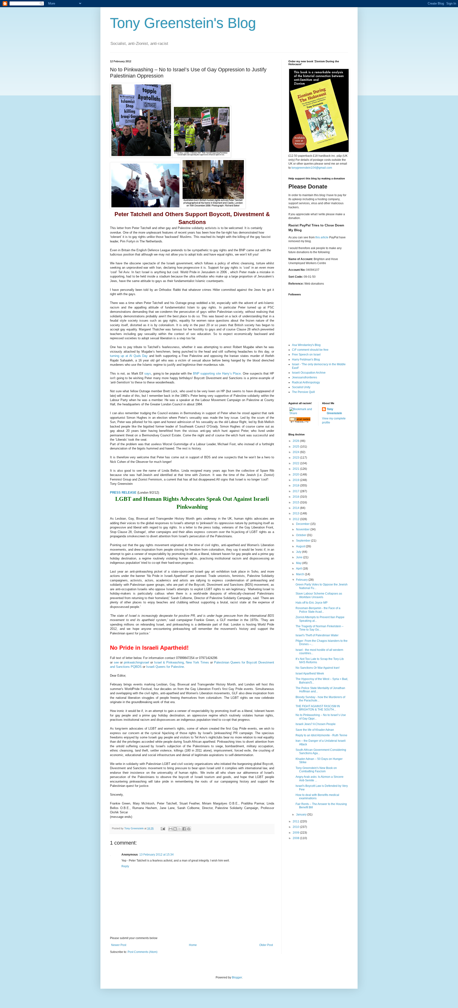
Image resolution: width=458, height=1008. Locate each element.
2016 (296, 496)
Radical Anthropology (306, 382)
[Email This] (170, 828)
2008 (296, 838)
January (301, 814)
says (147, 373)
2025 (296, 446)
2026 (296, 441)
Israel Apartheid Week (310, 673)
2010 (296, 827)
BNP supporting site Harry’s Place (217, 373)
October (301, 535)
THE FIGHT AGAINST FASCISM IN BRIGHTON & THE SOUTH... (318, 708)
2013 (296, 513)
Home (193, 945)
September (303, 540)
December (303, 524)
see (116, 662)
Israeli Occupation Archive (309, 372)
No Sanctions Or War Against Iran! (317, 667)
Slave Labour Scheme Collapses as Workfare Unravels (319, 595)
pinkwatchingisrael (136, 662)
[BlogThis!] (175, 828)
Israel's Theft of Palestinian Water (317, 635)
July (299, 552)
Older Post (266, 945)
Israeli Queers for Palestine (165, 667)
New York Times (197, 662)
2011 (296, 821)
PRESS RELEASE (123, 492)
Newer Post (118, 945)
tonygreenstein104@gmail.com (311, 167)
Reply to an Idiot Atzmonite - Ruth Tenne (321, 735)
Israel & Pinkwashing (169, 662)
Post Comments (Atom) (142, 952)
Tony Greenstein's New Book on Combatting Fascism (316, 769)
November (303, 529)
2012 (296, 519)
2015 (296, 502)
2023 (296, 457)
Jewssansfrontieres (304, 377)
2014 (296, 508)
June (299, 557)
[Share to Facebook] (184, 828)
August (301, 546)
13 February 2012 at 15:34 (156, 854)
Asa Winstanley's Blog (306, 345)
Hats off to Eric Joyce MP (312, 602)
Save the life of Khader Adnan (315, 729)
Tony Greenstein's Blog (183, 23)
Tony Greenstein (334, 411)
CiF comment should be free (310, 349)
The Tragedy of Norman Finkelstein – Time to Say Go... (320, 628)
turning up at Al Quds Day (129, 356)
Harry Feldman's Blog (306, 359)
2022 (296, 463)
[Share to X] (179, 828)
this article (321, 237)
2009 (296, 832)
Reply (125, 866)
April (299, 568)
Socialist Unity (301, 387)
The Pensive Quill (303, 392)
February (302, 579)
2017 (296, 491)
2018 (296, 485)
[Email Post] (163, 828)
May (299, 563)
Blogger (237, 977)
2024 (296, 452)
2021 (296, 468)
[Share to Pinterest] (188, 828)
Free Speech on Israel (306, 354)
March (300, 574)
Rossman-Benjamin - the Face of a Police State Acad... (318, 609)
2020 (296, 474)
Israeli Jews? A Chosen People (316, 724)
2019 (296, 480)
